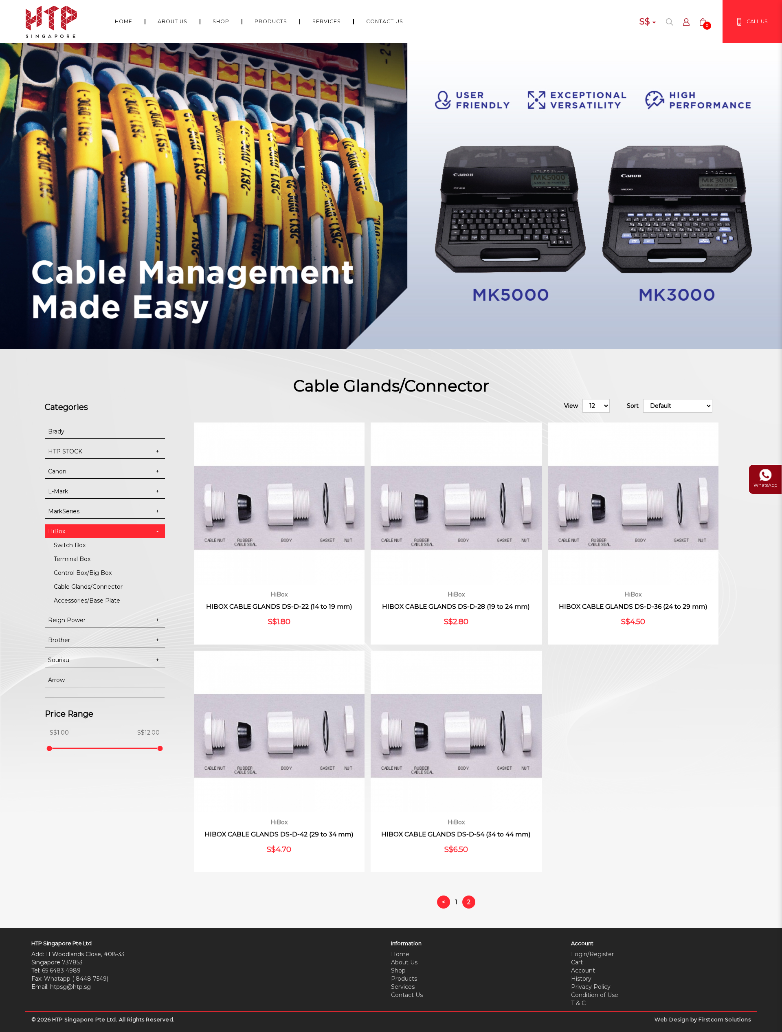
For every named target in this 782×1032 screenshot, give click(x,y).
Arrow (56, 680)
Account (583, 970)
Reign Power (67, 620)
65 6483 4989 (61, 970)
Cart (577, 962)
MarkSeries (63, 511)
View (571, 405)
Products (404, 978)
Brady (56, 431)
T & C (578, 1003)
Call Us (757, 21)
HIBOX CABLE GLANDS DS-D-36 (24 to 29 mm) (633, 606)
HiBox (56, 531)
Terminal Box (72, 559)
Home (400, 954)
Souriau (58, 660)
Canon (57, 471)
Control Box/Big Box (83, 573)
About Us (404, 962)
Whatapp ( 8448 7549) (76, 978)
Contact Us (407, 995)
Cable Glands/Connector (88, 586)
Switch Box (70, 545)
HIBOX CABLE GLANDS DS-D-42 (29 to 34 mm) (279, 834)
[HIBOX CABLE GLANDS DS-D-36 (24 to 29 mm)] (633, 503)
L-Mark (58, 491)
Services (403, 986)
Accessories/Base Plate (87, 600)
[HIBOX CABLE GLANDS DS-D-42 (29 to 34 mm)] (279, 731)
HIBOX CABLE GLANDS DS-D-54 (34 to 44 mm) (456, 834)
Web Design (672, 1020)
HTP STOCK (65, 451)
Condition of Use (594, 995)
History (581, 978)
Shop (398, 970)
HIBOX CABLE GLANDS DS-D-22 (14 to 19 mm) (279, 606)
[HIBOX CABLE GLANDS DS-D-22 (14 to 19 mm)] (279, 503)
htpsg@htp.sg (70, 986)
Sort (633, 405)
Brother (59, 640)
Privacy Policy (591, 986)
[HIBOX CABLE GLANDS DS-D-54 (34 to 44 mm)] (456, 731)
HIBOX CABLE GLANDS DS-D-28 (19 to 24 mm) (456, 606)
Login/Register (592, 954)
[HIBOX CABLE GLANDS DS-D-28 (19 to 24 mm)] (456, 503)
